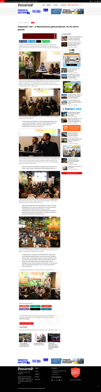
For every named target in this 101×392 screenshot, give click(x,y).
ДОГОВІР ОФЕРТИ (41, 388)
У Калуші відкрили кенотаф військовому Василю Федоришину (73, 70)
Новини (48, 5)
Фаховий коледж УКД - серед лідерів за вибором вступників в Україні (74, 102)
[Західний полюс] (68, 5)
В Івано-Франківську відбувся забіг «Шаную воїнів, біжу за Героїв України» (74, 114)
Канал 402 (63, 5)
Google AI (46, 306)
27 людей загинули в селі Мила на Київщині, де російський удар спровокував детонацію (75, 96)
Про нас (56, 5)
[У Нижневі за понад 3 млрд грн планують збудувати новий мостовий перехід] (64, 76)
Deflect (79, 379)
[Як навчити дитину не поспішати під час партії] (64, 168)
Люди (33, 22)
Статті (43, 5)
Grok (35, 309)
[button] (23, 41)
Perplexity (46, 309)
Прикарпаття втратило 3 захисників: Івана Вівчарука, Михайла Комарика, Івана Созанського (74, 160)
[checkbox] (98, 385)
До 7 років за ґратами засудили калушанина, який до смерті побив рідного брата (74, 44)
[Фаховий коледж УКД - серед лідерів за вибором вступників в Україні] (64, 102)
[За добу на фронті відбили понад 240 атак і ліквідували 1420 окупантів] (64, 140)
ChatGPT (35, 306)
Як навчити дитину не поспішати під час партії (74, 167)
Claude (24, 306)
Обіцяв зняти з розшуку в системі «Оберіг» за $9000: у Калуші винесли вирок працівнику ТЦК (75, 120)
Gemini (24, 309)
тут (59, 329)
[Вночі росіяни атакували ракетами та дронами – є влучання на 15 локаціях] (64, 134)
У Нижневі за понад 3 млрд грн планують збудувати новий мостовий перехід (74, 76)
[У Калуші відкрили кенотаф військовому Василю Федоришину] (64, 70)
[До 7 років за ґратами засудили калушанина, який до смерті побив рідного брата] (64, 44)
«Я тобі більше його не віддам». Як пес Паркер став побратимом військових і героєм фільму (75, 38)
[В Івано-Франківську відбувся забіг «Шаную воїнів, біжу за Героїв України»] (64, 114)
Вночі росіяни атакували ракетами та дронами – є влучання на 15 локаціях (73, 134)
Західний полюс (74, 5)
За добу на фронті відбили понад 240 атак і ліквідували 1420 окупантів (75, 140)
